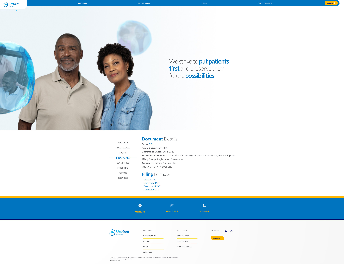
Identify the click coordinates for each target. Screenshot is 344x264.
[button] (82, 3)
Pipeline (146, 241)
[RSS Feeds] (204, 205)
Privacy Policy (183, 230)
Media (145, 246)
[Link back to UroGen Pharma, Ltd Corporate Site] (13, 4)
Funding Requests (185, 246)
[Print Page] (140, 206)
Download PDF (152, 183)
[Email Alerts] (172, 205)
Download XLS (151, 189)
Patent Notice (183, 236)
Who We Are (148, 230)
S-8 (150, 144)
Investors (147, 252)
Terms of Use (182, 241)
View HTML (150, 179)
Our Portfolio (149, 236)
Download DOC (152, 186)
